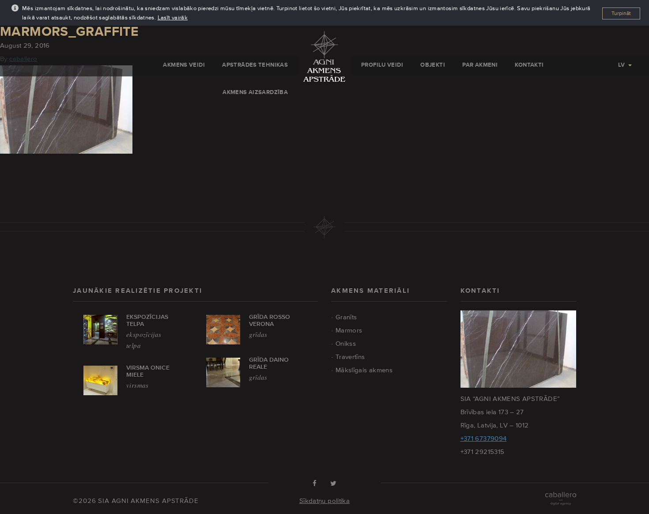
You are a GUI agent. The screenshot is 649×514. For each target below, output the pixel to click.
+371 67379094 (483, 438)
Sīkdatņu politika (324, 500)
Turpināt (621, 13)
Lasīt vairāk (173, 17)
